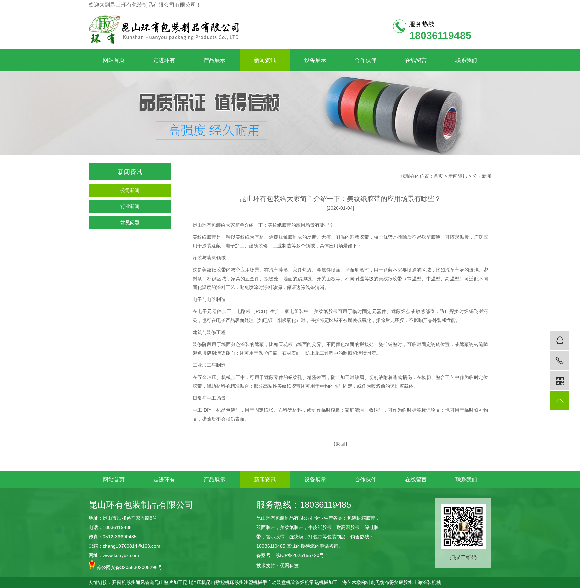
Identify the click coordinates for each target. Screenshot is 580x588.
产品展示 (214, 60)
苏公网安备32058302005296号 (128, 567)
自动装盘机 (279, 582)
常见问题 (129, 222)
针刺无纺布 (377, 582)
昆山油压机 (194, 582)
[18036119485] (559, 360)
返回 (340, 444)
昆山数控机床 (220, 582)
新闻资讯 (265, 60)
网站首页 (114, 60)
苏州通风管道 (140, 582)
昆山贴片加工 (168, 582)
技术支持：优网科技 (277, 565)
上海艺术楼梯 (352, 582)
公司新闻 (129, 190)
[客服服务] (559, 340)
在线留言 (416, 60)
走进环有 (164, 60)
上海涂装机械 (427, 582)
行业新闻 (129, 206)
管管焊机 (300, 582)
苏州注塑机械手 (250, 582)
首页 (438, 176)
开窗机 (119, 582)
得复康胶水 (401, 582)
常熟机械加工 (323, 582)
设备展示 (315, 60)
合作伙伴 (365, 60)
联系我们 (466, 60)
